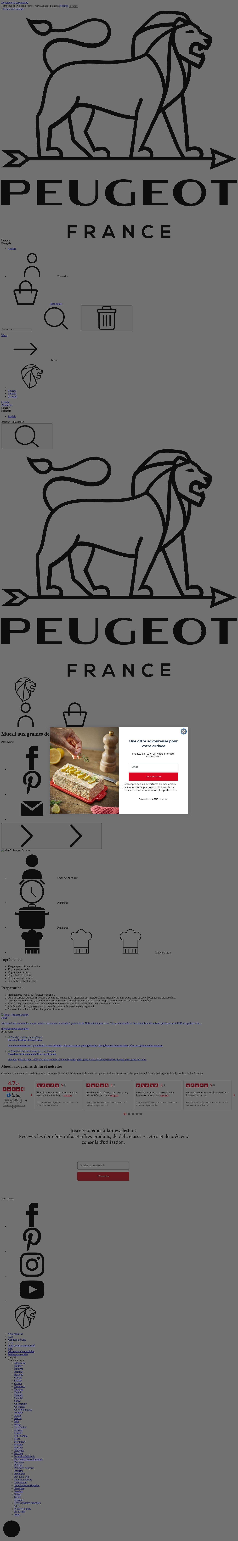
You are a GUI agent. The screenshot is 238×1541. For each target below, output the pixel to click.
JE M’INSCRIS (153, 776)
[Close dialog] (184, 731)
